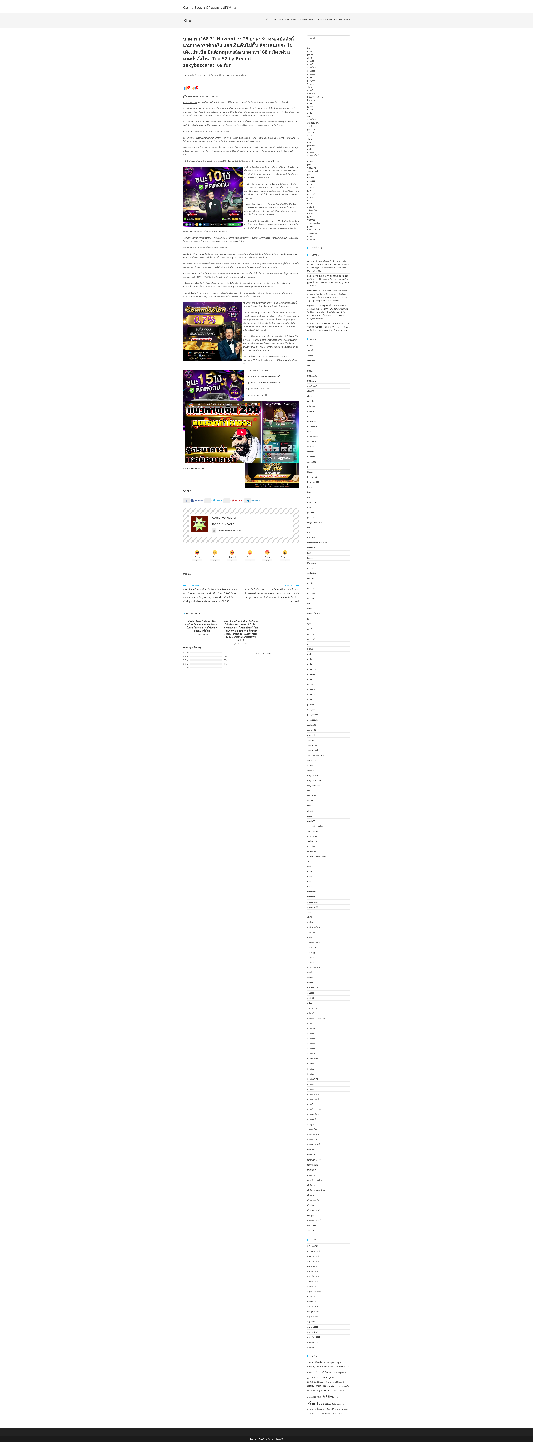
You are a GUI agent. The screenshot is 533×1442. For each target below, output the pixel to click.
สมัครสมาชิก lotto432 (316, 1018)
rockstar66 (311, 730)
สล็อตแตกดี (311, 1119)
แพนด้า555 (311, 1225)
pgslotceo (311, 674)
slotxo (309, 87)
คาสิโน (310, 922)
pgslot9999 (311, 669)
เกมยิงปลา (311, 1149)
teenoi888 (311, 846)
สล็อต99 (310, 1063)
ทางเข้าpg (311, 952)
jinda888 (324, 1366)
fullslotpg (311, 197)
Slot (309, 790)
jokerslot (311, 145)
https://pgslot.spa (314, 100)
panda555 (311, 593)
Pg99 (309, 623)
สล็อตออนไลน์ (313, 155)
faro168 (310, 446)
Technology (312, 841)
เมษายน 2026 (312, 1266)
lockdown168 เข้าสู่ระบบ (317, 542)
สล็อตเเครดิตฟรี (313, 1114)
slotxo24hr (311, 811)
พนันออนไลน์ (312, 988)
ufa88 (309, 876)
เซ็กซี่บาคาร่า (312, 1165)
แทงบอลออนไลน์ (314, 1220)
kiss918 (310, 110)
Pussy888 (311, 709)
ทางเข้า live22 (312, 947)
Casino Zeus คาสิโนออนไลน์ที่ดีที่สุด (209, 7)
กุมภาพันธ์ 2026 (313, 1276)
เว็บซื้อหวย (311, 1185)
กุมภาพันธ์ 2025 (313, 1337)
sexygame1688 (313, 785)
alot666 (326, 1363)
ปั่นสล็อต (310, 972)
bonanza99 (311, 421)
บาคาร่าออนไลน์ (238, 75)
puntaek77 (311, 704)
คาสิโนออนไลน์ (313, 927)
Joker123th (311, 507)
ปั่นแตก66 (311, 220)
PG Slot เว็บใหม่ (313, 613)
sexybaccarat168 (314, 780)
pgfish (309, 629)
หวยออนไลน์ (312, 233)
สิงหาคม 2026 (312, 1246)
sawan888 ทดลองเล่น (315, 755)
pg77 (309, 618)
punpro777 (311, 226)
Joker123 (310, 497)
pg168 (309, 51)
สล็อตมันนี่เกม (312, 1079)
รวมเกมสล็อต (312, 1008)
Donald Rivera (194, 75)
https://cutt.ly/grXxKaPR (257, 395)
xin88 (309, 917)
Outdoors (311, 578)
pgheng (310, 634)
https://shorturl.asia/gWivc (258, 388)
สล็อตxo (310, 152)
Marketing (311, 563)
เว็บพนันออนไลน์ (313, 1200)
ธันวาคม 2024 (312, 1347)
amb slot (311, 401)
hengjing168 (312, 477)
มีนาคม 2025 (312, 1332)
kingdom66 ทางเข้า (315, 522)
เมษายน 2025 (312, 1327)
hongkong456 (313, 482)
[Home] (267, 19)
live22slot (311, 537)
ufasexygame (312, 902)
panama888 (312, 588)
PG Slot (310, 608)
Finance (310, 451)
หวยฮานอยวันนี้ (313, 1144)
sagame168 (312, 745)
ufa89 (309, 881)
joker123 (310, 48)
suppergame (312, 831)
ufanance (311, 896)
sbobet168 (311, 760)
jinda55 (310, 54)
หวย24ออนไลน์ (313, 1134)
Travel (309, 861)
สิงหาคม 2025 (312, 1306)
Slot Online (311, 795)
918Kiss (310, 371)
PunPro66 (311, 694)
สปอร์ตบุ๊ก (311, 1013)
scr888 (310, 765)
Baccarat (310, 411)
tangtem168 (312, 836)
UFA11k (310, 866)
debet (309, 431)
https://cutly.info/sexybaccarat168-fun (263, 382)
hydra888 (311, 487)
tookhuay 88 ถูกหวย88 (316, 856)
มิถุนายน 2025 (313, 1317)
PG (308, 603)
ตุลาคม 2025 (312, 1296)
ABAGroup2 (312, 386)
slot (308, 116)
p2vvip (310, 583)
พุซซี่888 (310, 993)
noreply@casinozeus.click (229, 530)
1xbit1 (309, 365)
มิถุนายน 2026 (313, 1256)
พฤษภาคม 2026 (313, 1261)
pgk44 (309, 644)
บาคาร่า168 (218, 137)
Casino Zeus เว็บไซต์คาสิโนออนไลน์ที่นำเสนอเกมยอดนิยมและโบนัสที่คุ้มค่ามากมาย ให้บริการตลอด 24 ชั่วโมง (202, 626)
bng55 (309, 416)
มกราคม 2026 (312, 1281)
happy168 (311, 467)
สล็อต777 (311, 1043)
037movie (311, 345)
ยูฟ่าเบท (310, 1003)
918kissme (311, 381)
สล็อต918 (311, 1053)
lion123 (310, 527)
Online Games (313, 573)
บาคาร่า (265, 370)
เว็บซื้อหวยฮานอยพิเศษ (316, 1190)
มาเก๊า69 (310, 998)
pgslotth (310, 1378)
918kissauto (312, 376)
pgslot (215, 293)
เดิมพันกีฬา (311, 1170)
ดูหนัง (309, 203)
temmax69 (311, 851)
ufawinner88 (312, 907)
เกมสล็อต (311, 1154)
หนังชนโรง (311, 168)
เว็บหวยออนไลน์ (313, 1210)
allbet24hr (311, 391)
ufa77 (309, 871)
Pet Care (310, 598)
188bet (310, 355)
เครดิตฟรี (310, 1414)
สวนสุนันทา (311, 1124)
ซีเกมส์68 (311, 932)
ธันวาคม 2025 (312, 1286)
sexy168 (310, 770)
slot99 (309, 58)
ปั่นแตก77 (311, 983)
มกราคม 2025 (312, 1342)
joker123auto (312, 502)
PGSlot (310, 649)
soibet (309, 816)
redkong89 (311, 725)
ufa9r (309, 886)
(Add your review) (263, 653)
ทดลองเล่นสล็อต (313, 942)
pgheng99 (311, 194)
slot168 (310, 800)
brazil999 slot (312, 426)
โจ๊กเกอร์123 (312, 132)
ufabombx (311, 891)
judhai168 (311, 517)
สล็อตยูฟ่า (311, 1084)
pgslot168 (311, 654)
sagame (310, 740)
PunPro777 (311, 699)
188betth (311, 360)
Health (310, 472)
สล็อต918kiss (312, 1058)
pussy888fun (312, 714)
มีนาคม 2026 (312, 1271)
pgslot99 (310, 664)
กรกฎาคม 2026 (313, 1251)
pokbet (310, 684)
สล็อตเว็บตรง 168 (314, 1109)
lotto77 (310, 558)
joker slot (311, 129)
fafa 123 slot (312, 441)
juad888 (310, 512)
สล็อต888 (311, 71)
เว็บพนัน (310, 1195)
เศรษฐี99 (310, 1215)
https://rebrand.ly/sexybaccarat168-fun (264, 376)
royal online (312, 735)
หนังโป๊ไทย (311, 93)
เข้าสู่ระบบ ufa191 (314, 1160)
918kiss (310, 161)
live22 (309, 200)
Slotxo (310, 805)
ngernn (310, 568)
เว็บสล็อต (310, 1205)
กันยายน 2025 (312, 1301)
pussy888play (313, 720)
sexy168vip (324, 1382)
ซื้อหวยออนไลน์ (313, 229)
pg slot (310, 106)
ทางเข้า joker (312, 126)
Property (311, 689)
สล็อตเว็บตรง (312, 64)
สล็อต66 (310, 61)
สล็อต (309, 136)
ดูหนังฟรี (310, 177)
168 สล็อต (311, 350)
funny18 (337, 1362)
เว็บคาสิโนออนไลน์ (314, 1180)
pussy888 (311, 80)
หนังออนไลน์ (312, 210)
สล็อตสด (310, 1089)
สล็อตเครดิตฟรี (313, 1099)
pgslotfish (311, 679)
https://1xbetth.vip (315, 97)
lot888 (309, 553)
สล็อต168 (311, 239)
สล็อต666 (311, 1038)
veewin (310, 912)
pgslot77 (310, 216)
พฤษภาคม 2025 (313, 1322)
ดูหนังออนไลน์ (313, 123)
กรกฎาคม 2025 (313, 1311)
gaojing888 (311, 462)
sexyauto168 (312, 775)
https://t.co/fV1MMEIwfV (194, 468)
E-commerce (312, 436)
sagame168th (312, 171)
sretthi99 (311, 821)
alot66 (309, 396)
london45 (311, 548)
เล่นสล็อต (311, 1175)
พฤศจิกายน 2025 (314, 1291)
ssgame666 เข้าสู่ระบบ (316, 826)
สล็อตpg (310, 1069)
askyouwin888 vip (314, 406)
